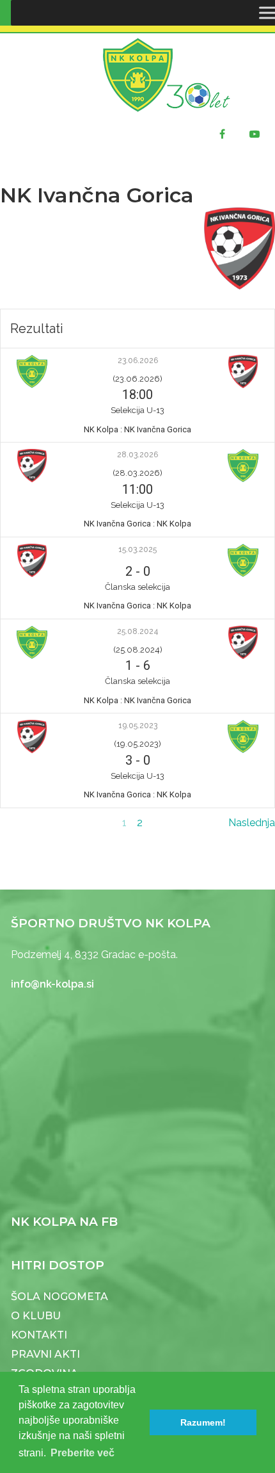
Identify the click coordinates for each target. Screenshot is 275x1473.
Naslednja (251, 823)
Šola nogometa (59, 1296)
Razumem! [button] (203, 1422)
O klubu (36, 1316)
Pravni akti (45, 1354)
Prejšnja (18, 823)
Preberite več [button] (82, 1452)
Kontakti (39, 1335)
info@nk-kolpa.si (52, 984)
